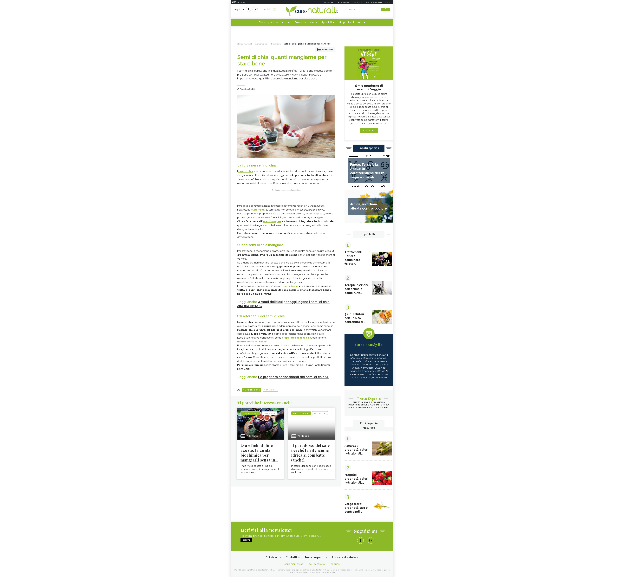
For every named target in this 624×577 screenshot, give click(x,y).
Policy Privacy (317, 564)
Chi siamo (272, 557)
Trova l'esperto (304, 22)
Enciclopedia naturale (273, 22)
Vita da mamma (342, 2)
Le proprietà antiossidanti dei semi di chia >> (293, 377)
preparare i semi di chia (296, 337)
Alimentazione (251, 390)
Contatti (291, 557)
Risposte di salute (351, 22)
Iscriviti (267, 9)
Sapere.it (388, 2)
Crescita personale (373, 2)
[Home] (312, 11)
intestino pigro (272, 221)
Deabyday (328, 2)
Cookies (335, 564)
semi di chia (245, 171)
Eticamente (357, 2)
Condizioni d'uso (294, 564)
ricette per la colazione (252, 341)
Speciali (327, 22)
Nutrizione (270, 390)
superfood (258, 209)
